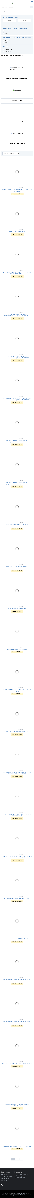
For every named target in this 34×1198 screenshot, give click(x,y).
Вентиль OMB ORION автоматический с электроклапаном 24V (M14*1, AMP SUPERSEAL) (17, 357)
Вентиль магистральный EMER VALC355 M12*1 (17, 898)
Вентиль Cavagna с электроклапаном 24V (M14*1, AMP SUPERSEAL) (17, 190)
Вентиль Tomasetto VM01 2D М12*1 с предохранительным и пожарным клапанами (17, 483)
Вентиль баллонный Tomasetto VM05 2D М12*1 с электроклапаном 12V (17, 815)
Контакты (4, 1180)
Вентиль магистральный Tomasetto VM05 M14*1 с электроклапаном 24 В (17, 1022)
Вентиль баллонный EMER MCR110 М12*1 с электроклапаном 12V (17, 525)
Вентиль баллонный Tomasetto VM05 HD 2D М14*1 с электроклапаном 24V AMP (17, 857)
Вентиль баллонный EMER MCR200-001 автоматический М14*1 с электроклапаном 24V (17, 567)
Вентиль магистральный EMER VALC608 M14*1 (17, 939)
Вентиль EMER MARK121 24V (17, 231)
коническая (8, 49)
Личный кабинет (5, 1178)
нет (6, 33)
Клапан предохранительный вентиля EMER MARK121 (17, 1063)
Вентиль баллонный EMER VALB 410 (17, 608)
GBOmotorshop (8, 1193)
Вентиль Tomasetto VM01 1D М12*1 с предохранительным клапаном (17, 441)
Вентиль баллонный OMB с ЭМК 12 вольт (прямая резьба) (17, 690)
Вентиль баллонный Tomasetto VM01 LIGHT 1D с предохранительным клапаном (17, 773)
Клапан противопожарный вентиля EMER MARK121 (17, 1146)
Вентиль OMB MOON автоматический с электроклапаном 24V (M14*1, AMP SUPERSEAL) (17, 314)
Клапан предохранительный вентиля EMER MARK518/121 (17, 1104)
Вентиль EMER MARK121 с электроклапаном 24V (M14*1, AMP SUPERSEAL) (17, 272)
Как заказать (5, 1174)
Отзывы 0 (20, 187)
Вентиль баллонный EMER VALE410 (17, 649)
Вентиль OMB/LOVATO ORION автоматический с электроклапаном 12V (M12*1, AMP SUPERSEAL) (17, 399)
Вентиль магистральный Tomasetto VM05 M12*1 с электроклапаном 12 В (17, 980)
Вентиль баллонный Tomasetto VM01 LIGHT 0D (17, 731)
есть (6, 31)
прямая (7, 52)
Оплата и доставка (6, 1176)
